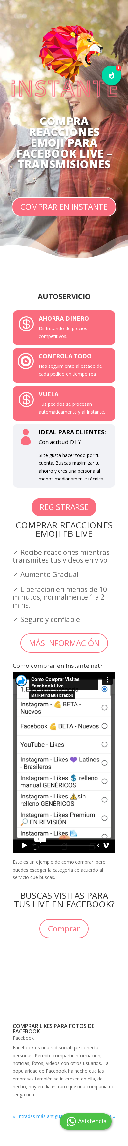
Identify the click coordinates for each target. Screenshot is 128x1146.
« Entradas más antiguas (39, 1116)
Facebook (23, 1038)
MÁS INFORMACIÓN (64, 642)
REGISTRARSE (64, 506)
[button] (111, 75)
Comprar (64, 928)
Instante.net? (84, 665)
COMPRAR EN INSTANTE (64, 206)
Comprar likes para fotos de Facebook (53, 1029)
